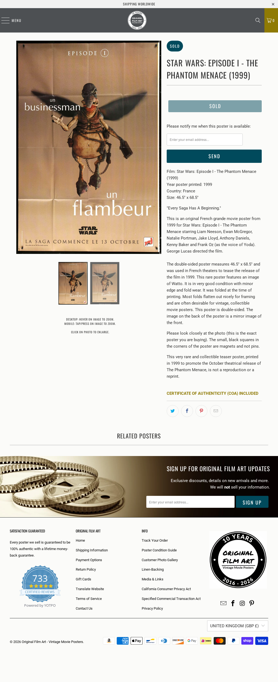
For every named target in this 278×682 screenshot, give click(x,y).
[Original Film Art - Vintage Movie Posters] (137, 20)
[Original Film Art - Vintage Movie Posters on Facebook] (233, 603)
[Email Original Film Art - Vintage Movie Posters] (224, 603)
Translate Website (90, 589)
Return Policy (86, 569)
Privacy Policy (152, 608)
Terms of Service (89, 599)
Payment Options (89, 560)
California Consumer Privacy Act (166, 589)
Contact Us (84, 608)
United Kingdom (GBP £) (234, 625)
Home (80, 540)
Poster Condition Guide (159, 550)
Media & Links (152, 579)
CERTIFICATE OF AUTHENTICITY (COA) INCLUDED (212, 393)
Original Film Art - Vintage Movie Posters (52, 642)
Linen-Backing (153, 569)
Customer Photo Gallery (160, 560)
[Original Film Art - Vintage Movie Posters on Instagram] (242, 603)
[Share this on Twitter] (173, 411)
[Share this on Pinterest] (201, 411)
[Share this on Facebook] (187, 411)
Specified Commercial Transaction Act (171, 599)
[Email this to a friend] (216, 411)
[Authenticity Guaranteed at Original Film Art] (10, 612)
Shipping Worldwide (139, 4)
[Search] (258, 20)
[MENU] (2, 20)
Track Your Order (155, 540)
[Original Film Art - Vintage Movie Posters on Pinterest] (252, 603)
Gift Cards (83, 579)
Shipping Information (92, 550)
